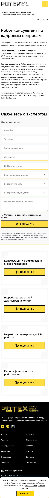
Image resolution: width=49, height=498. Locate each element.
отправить (27, 224)
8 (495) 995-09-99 (13, 476)
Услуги (4, 434)
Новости (29, 451)
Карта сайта (31, 462)
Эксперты (30, 445)
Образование (31, 440)
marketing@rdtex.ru (13, 470)
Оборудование (7, 445)
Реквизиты (5, 462)
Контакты (30, 457)
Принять (23, 493)
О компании (6, 457)
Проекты (4, 440)
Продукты (30, 434)
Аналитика (5, 451)
